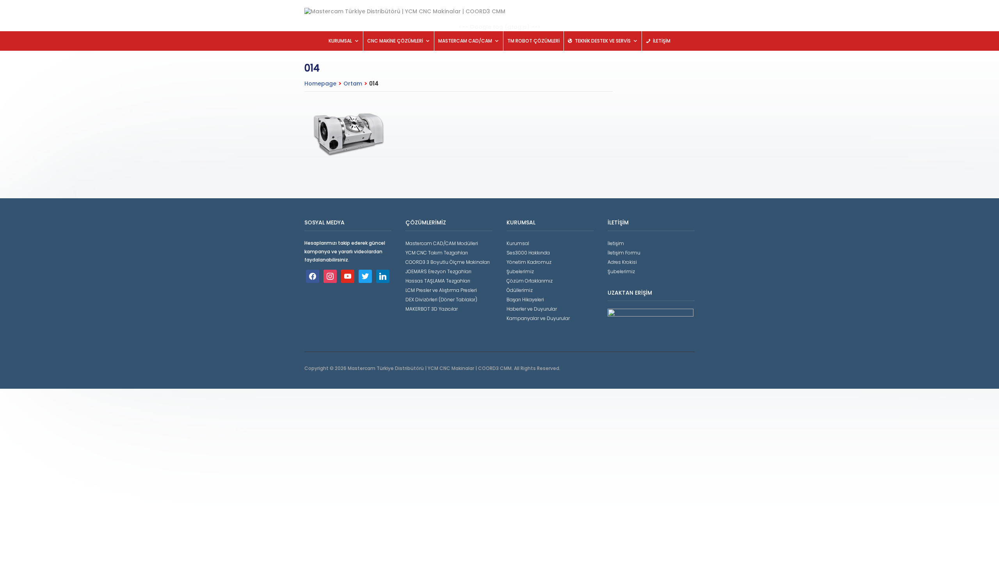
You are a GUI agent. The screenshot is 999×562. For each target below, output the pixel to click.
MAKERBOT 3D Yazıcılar (431, 309)
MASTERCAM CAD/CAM (465, 40)
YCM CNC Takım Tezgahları (436, 252)
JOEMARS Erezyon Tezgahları (438, 271)
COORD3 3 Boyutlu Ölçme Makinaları (447, 262)
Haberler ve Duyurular (532, 309)
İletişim (616, 243)
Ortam (352, 83)
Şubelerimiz (520, 271)
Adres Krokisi (622, 262)
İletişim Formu (624, 252)
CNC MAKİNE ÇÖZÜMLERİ (395, 40)
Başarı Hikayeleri (525, 299)
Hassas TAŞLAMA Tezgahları (437, 280)
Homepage (320, 83)
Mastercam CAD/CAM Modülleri (441, 243)
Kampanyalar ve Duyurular (538, 318)
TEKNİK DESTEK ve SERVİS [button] (603, 40)
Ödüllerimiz (520, 290)
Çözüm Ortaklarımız (530, 280)
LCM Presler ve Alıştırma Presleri (441, 290)
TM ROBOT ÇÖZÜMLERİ (533, 40)
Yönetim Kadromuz (529, 262)
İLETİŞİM (661, 40)
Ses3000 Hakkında (528, 252)
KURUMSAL (340, 40)
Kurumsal (518, 243)
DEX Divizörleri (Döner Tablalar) (441, 299)
